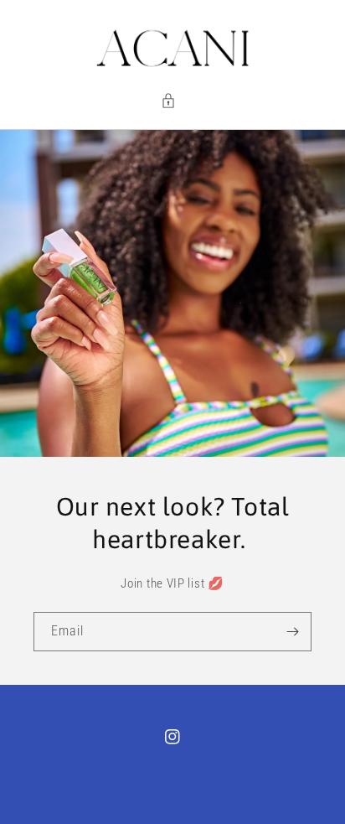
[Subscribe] (292, 631)
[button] (172, 100)
